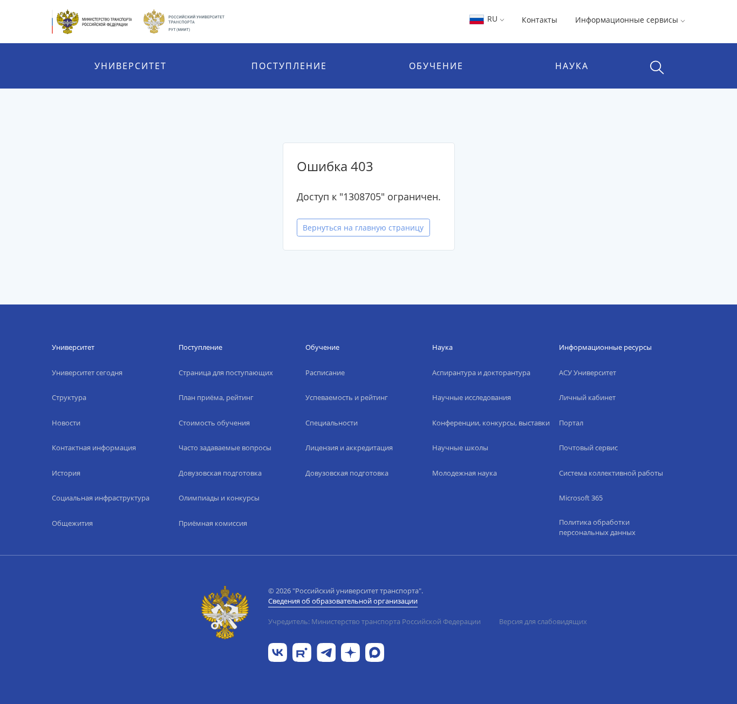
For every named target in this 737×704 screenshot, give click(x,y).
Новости (66, 423)
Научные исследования (471, 397)
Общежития (72, 523)
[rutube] (301, 651)
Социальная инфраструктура (100, 498)
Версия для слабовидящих (543, 621)
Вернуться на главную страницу (363, 227)
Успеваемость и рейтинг (346, 397)
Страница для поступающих (226, 372)
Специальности (331, 423)
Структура (69, 397)
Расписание (325, 372)
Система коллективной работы (611, 473)
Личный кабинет (587, 397)
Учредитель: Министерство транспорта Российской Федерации (374, 621)
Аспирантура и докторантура (481, 372)
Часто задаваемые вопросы (225, 447)
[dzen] (350, 651)
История (66, 473)
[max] (374, 651)
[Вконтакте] (277, 651)
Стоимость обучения (214, 423)
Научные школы (460, 447)
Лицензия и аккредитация (349, 447)
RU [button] (492, 18)
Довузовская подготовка (220, 473)
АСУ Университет (587, 372)
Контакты (539, 20)
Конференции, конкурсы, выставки (491, 423)
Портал (571, 423)
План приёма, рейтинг (216, 397)
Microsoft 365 (581, 498)
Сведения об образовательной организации (343, 601)
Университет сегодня (87, 372)
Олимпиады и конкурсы (219, 498)
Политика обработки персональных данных (597, 527)
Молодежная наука (464, 473)
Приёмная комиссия (213, 523)
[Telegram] (326, 651)
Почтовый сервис (588, 447)
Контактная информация (94, 447)
